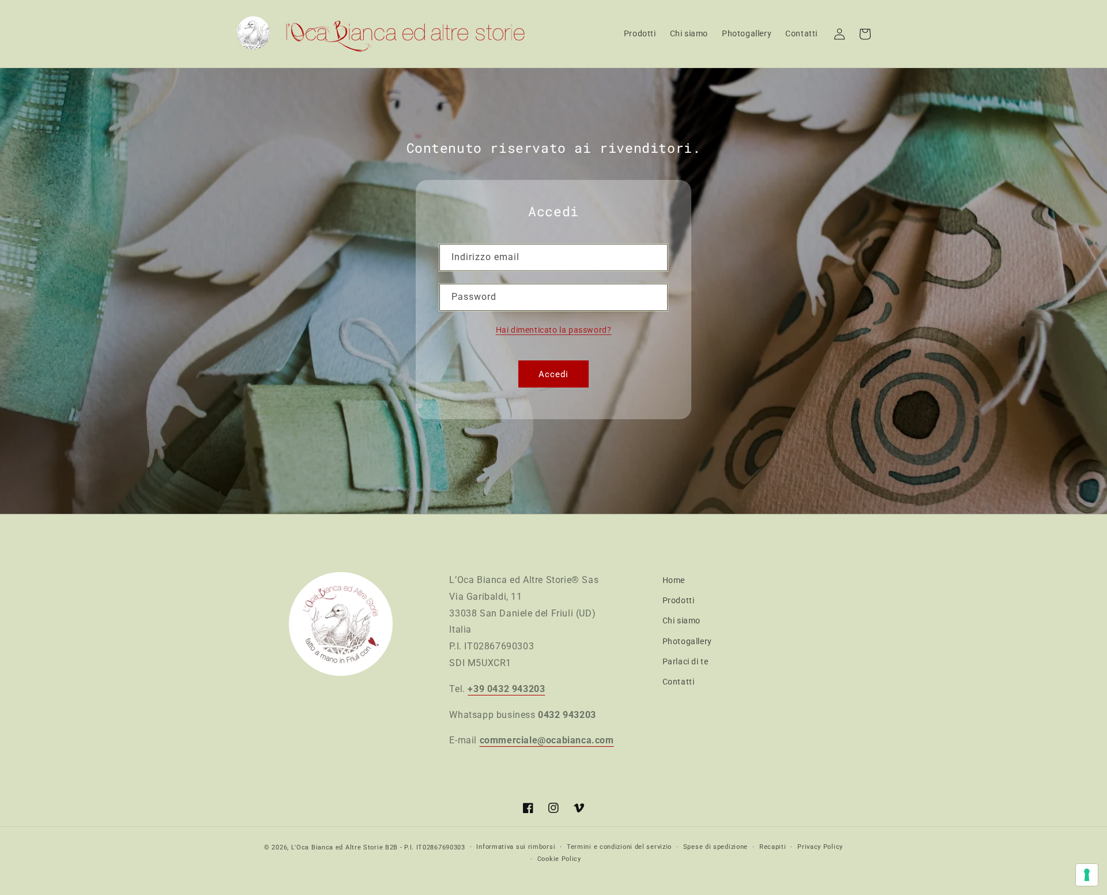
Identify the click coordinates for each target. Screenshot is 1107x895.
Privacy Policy (820, 847)
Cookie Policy (559, 859)
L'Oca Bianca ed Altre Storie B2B (344, 847)
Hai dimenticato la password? (554, 329)
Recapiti (772, 847)
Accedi (553, 374)
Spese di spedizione (715, 847)
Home (673, 580)
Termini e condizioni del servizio (619, 847)
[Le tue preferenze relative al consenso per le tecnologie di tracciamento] (1087, 875)
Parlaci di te (685, 661)
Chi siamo (681, 620)
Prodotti (678, 600)
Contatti (678, 681)
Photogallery (687, 641)
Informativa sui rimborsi (515, 847)
